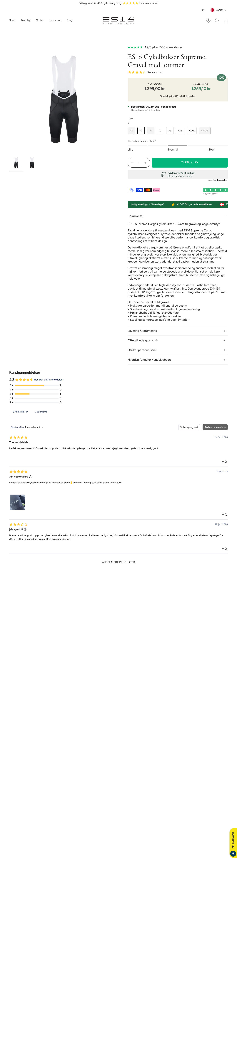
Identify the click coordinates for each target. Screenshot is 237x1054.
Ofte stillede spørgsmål (143, 340)
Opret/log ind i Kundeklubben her (178, 96)
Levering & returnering (142, 331)
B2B (203, 10)
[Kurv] (225, 20)
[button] (25, 20)
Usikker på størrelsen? (142, 350)
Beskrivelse (135, 216)
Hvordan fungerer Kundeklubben (149, 359)
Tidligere (9, 99)
